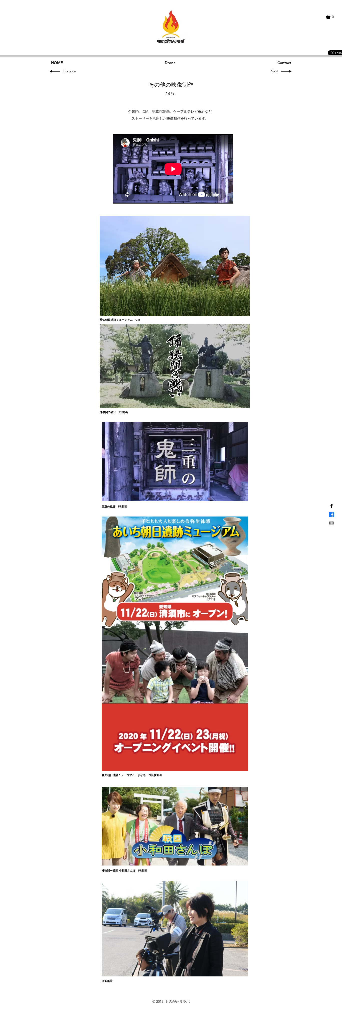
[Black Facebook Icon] (331, 506)
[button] (332, 17)
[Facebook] (331, 514)
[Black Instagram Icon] (331, 523)
